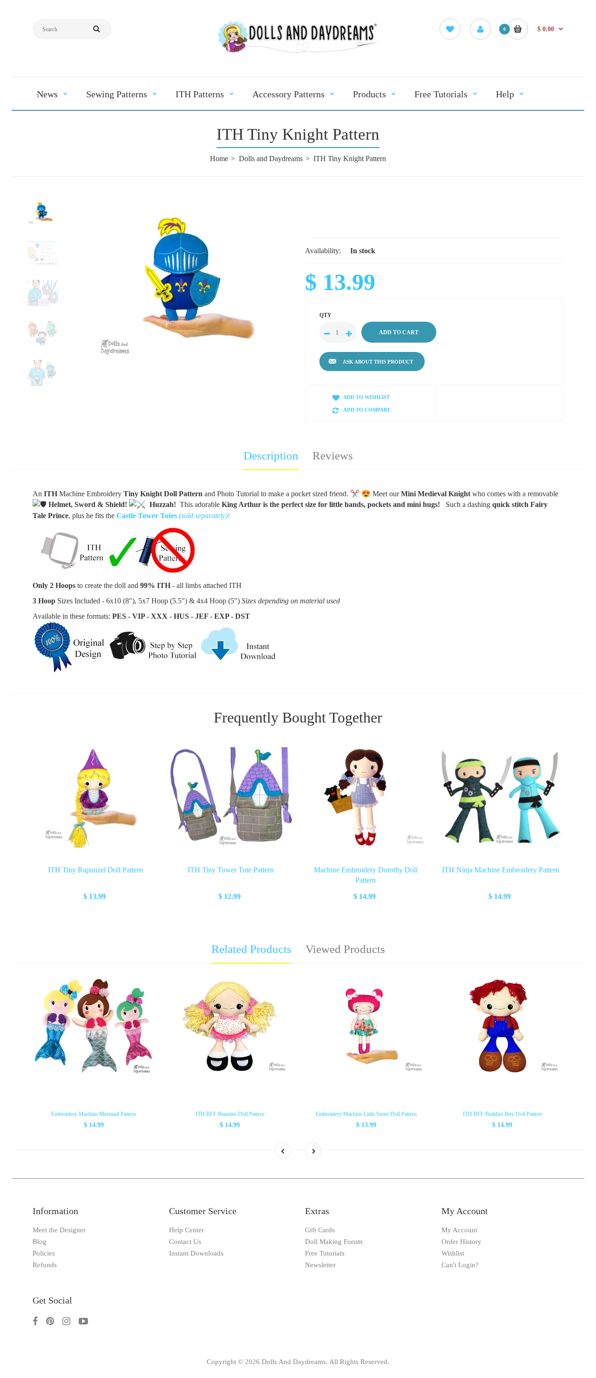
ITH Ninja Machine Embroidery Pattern (500, 870)
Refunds (45, 1265)
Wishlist (452, 1253)
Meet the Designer (59, 1230)
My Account (459, 1230)
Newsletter (320, 1265)
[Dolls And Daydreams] (298, 52)
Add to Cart (95, 895)
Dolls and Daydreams (271, 158)
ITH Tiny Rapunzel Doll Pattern (95, 870)
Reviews (332, 455)
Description (271, 455)
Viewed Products (345, 949)
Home (219, 158)
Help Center (186, 1230)
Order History (461, 1241)
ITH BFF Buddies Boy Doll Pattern (502, 1114)
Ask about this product (378, 362)
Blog (40, 1241)
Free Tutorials (325, 1253)
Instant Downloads (196, 1253)
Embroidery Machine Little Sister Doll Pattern (366, 1114)
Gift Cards (320, 1230)
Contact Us (185, 1241)
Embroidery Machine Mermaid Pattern (93, 1114)
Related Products (251, 949)
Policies (44, 1253)
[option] (185, 284)
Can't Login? (460, 1265)
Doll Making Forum (334, 1241)
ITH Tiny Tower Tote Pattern (231, 870)
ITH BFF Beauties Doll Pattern (230, 1114)
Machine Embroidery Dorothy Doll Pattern (366, 875)
